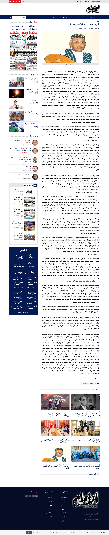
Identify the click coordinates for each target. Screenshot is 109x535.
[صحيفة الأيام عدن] (93, 9)
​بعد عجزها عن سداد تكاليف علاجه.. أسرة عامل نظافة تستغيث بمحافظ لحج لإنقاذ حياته (31, 124)
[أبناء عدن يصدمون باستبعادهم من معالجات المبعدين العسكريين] (16, 82)
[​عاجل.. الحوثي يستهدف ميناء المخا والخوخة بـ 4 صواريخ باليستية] (16, 93)
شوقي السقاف (28, 161)
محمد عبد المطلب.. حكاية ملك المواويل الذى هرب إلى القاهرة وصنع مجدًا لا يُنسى (87, 415)
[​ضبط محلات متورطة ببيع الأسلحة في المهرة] (16, 116)
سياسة (84, 383)
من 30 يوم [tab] (25, 185)
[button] (97, 17)
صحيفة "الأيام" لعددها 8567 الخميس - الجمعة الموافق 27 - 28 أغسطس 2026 (23, 28)
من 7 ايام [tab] (31, 185)
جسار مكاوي (28, 142)
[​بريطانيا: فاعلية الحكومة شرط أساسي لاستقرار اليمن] (16, 104)
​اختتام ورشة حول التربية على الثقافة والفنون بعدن (87, 467)
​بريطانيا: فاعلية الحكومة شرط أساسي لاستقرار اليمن (31, 101)
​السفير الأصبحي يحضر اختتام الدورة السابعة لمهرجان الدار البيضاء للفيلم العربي (57, 415)
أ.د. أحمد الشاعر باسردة (26, 152)
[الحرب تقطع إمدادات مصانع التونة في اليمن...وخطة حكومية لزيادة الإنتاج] (29, 226)
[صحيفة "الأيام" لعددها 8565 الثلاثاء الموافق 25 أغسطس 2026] (29, 214)
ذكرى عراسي (28, 176)
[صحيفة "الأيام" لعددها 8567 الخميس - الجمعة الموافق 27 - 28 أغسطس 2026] (23, 50)
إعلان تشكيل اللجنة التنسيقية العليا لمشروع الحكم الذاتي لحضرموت (17, 235)
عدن (80, 383)
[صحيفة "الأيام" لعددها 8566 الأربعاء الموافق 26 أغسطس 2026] (29, 202)
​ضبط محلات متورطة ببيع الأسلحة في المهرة (31, 112)
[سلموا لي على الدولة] (29, 192)
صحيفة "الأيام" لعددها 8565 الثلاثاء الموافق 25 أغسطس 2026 (18, 211)
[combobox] (19, 17)
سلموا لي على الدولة (19, 189)
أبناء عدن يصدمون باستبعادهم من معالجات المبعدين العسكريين (32, 78)
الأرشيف (23, 1)
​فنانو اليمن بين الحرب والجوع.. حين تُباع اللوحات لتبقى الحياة (86, 441)
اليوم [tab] (35, 185)
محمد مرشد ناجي (90, 383)
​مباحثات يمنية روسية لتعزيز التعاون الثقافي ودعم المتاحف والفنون (55, 441)
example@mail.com (92, 519)
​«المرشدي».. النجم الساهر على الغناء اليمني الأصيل (56, 467)
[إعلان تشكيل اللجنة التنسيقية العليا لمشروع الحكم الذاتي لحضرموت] (29, 236)
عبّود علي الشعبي (27, 168)
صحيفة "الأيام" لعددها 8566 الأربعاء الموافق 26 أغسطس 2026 (18, 199)
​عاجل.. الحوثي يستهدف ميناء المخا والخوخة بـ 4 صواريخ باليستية (32, 90)
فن (96, 21)
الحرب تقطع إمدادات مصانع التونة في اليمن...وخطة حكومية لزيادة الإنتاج (17, 223)
